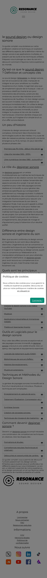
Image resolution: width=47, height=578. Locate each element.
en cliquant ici (23, 291)
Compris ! (37, 300)
